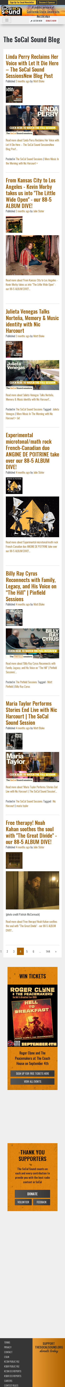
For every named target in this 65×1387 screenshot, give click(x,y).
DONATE (32, 1193)
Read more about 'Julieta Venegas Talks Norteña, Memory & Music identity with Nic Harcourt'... (30, 397)
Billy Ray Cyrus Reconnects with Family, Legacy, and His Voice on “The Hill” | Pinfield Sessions (31, 586)
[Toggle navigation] (6, 20)
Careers (8, 1381)
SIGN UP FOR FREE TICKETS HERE (32, 1074)
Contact (8, 1352)
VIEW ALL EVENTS (32, 1082)
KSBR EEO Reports (12, 1376)
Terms (7, 1342)
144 (48, 951)
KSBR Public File (12, 1366)
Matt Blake (38, 81)
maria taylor (22, 805)
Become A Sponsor (47, 2)
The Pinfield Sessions (26, 682)
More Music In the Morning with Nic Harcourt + (32, 161)
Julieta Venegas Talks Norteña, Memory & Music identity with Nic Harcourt (32, 320)
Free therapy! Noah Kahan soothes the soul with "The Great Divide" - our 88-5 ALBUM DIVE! (31, 832)
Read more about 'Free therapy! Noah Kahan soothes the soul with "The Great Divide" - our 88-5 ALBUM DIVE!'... (31, 925)
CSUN (6, 1357)
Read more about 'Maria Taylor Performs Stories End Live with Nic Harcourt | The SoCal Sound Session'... (32, 789)
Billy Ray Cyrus (22, 686)
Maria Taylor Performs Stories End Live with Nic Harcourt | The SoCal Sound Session (31, 712)
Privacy (8, 1347)
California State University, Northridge (43, 13)
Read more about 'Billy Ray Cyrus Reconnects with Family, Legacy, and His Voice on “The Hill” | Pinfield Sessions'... (31, 667)
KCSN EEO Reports (12, 1371)
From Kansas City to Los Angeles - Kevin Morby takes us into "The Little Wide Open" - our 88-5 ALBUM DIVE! (31, 192)
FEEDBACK (41, 1202)
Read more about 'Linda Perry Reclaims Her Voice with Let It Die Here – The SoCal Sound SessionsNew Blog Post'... (32, 144)
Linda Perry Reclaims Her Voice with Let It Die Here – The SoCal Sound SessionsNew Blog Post (32, 65)
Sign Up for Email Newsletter (22, 2)
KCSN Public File (12, 1361)
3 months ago (23, 81)
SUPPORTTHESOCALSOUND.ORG (48, 1347)
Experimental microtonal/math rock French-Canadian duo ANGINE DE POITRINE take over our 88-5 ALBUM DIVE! (32, 451)
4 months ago (23, 472)
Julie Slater (38, 211)
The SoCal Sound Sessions (29, 159)
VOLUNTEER (23, 1202)
